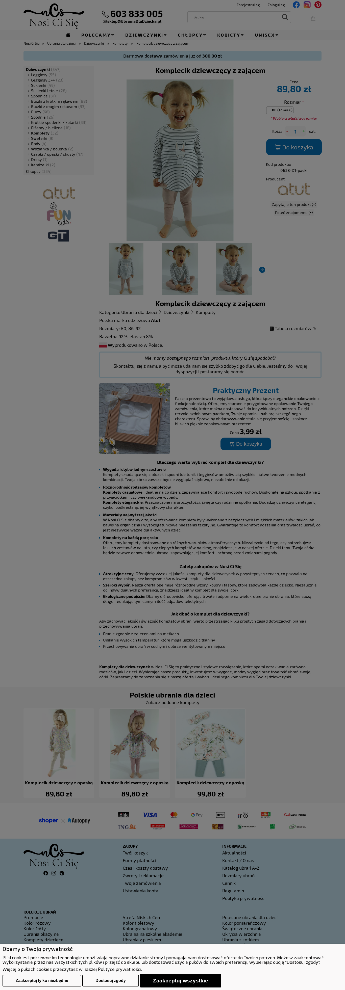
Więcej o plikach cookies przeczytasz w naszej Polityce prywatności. (72, 969)
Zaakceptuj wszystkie (180, 980)
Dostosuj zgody (110, 980)
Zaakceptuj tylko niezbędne (42, 980)
